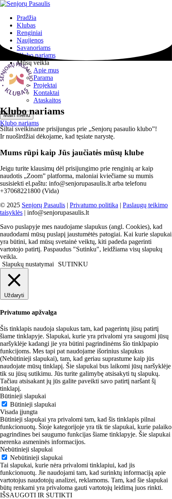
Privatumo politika (94, 205)
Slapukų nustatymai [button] (28, 264)
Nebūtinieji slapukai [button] (26, 449)
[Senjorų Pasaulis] (25, 3)
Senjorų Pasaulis (43, 205)
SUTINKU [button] (73, 264)
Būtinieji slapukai (33, 404)
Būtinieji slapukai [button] (23, 396)
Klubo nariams (19, 123)
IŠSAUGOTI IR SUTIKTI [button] (36, 495)
